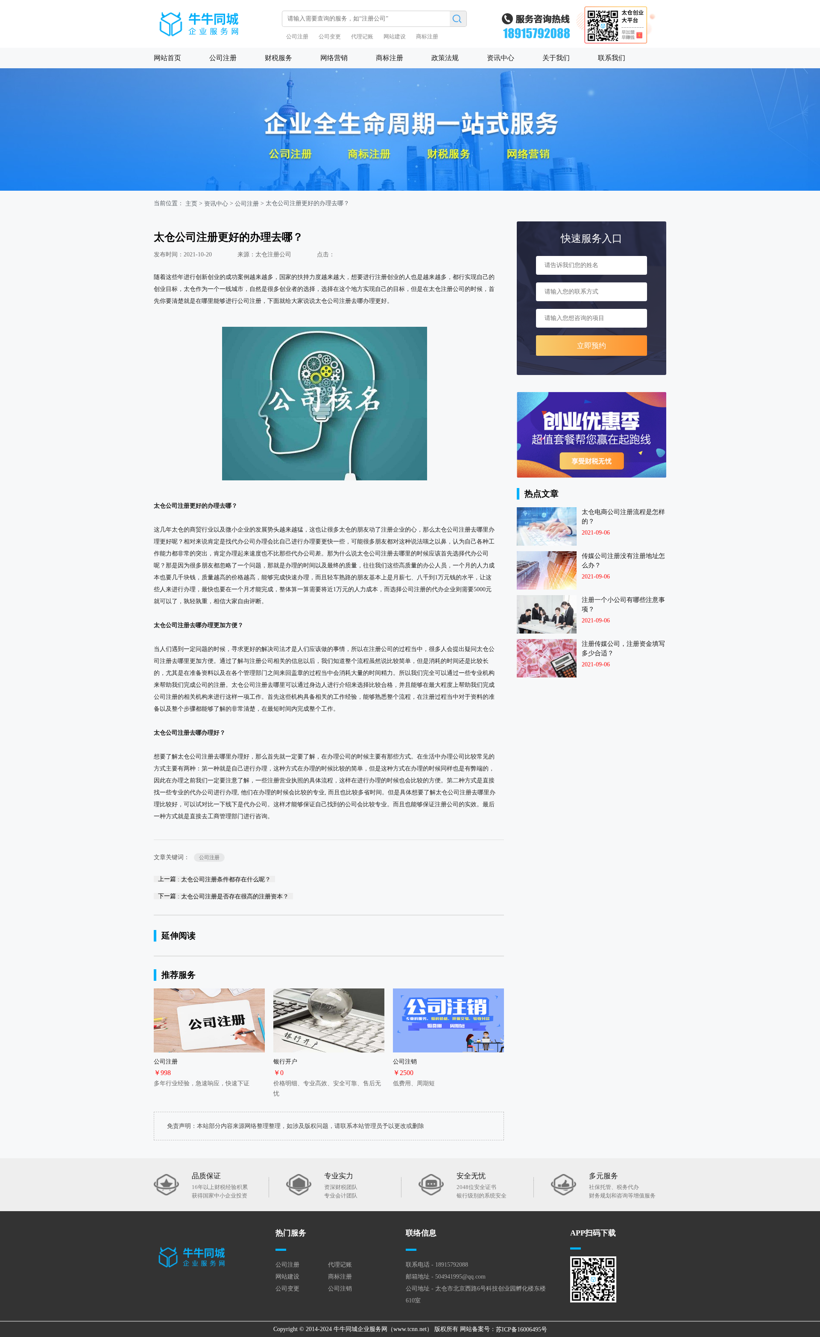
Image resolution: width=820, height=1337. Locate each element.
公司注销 (340, 1288)
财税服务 (278, 57)
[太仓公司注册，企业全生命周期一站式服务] (410, 129)
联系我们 (611, 57)
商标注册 (427, 36)
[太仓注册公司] (216, 20)
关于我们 (556, 57)
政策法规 (445, 57)
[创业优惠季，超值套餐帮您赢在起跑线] (591, 435)
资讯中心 (500, 57)
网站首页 (167, 57)
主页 (191, 203)
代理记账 (362, 36)
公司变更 (330, 36)
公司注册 (297, 36)
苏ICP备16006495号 (521, 1329)
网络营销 (334, 57)
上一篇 (214, 879)
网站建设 (395, 36)
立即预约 (591, 346)
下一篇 (223, 896)
